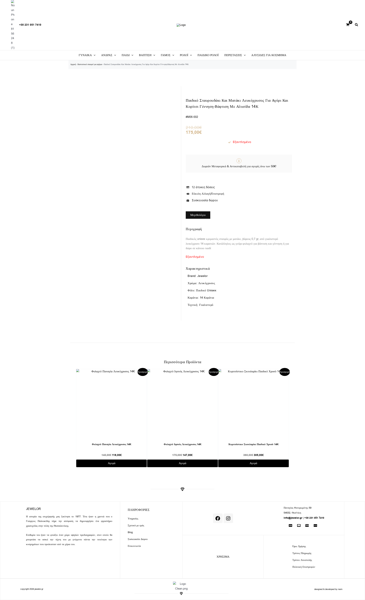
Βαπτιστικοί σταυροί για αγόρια (90, 64)
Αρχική (73, 64)
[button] (356, 25)
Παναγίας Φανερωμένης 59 (297, 507)
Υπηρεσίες (133, 518)
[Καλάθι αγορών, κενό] (347, 25)
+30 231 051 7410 (30, 25)
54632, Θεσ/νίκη (292, 512)
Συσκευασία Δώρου (138, 539)
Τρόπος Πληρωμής (301, 553)
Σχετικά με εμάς (136, 525)
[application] (93, 55)
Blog (130, 532)
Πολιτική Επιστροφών (303, 566)
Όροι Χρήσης (299, 546)
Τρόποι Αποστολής (302, 560)
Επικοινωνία (134, 546)
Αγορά (111, 463)
